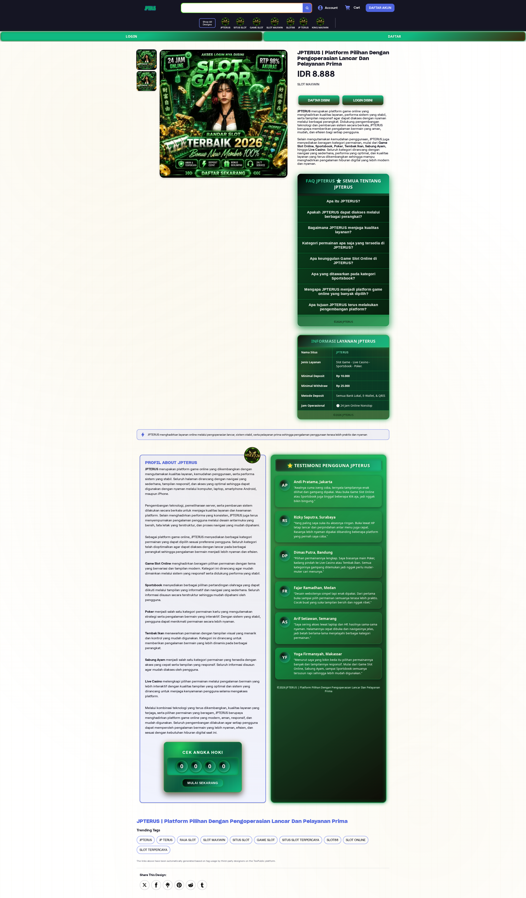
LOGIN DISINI (363, 100)
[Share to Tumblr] (202, 884)
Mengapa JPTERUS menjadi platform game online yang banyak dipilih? (343, 291)
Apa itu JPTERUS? (343, 201)
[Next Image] (284, 114)
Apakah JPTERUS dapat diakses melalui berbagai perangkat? (343, 214)
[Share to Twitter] (145, 884)
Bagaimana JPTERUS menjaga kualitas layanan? (343, 230)
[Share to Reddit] (191, 884)
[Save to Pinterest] (179, 884)
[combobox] (242, 8)
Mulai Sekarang (202, 783)
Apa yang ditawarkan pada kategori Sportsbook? (343, 276)
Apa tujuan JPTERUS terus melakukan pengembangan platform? (343, 307)
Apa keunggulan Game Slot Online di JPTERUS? (343, 260)
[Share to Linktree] (168, 884)
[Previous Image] (163, 114)
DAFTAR (394, 36)
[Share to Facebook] (156, 884)
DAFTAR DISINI (319, 100)
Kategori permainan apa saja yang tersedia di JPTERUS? (343, 245)
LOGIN (131, 36)
